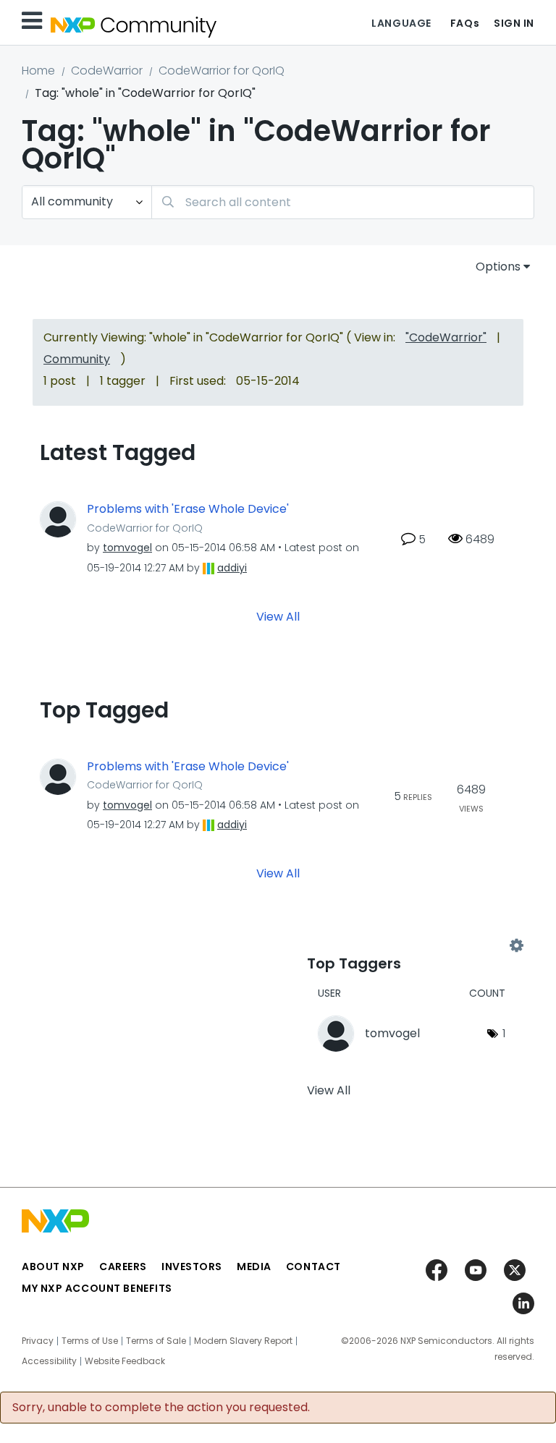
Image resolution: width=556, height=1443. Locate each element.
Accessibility (49, 1361)
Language (401, 23)
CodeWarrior (107, 70)
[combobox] (342, 202)
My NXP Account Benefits (97, 1288)
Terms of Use (90, 1341)
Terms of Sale (156, 1341)
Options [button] (498, 266)
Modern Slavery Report (243, 1341)
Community (76, 359)
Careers (123, 1266)
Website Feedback (125, 1361)
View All (278, 616)
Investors (191, 1266)
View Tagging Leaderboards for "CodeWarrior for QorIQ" (411, 945)
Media (254, 1266)
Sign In (514, 23)
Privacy (38, 1341)
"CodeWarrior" (445, 337)
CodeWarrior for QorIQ (222, 70)
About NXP (53, 1266)
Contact (313, 1266)
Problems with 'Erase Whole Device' (188, 509)
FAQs (464, 23)
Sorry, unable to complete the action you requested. (161, 1408)
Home (38, 70)
